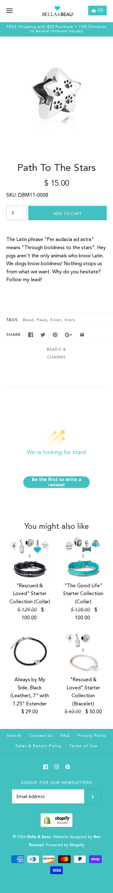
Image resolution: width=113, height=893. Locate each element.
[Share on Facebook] (30, 334)
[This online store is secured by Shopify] (56, 826)
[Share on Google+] (68, 334)
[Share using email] (82, 334)
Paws (41, 320)
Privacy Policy (92, 736)
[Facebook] (45, 766)
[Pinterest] (67, 766)
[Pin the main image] (55, 334)
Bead (28, 320)
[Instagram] (56, 766)
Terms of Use (83, 746)
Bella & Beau (39, 837)
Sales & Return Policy (38, 746)
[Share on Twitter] (42, 334)
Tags (12, 320)
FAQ (65, 736)
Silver (55, 320)
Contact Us (41, 736)
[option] (56, 93)
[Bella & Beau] (56, 11)
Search (14, 736)
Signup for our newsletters (56, 783)
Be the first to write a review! (56, 482)
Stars (69, 320)
